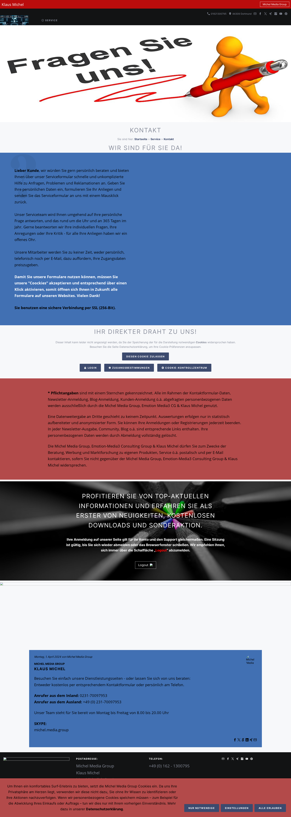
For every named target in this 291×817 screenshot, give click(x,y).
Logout (143, 565)
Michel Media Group (275, 4)
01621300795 (218, 13)
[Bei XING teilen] (251, 740)
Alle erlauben (270, 808)
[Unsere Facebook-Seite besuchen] (260, 13)
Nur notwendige (201, 808)
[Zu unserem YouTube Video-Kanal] (281, 13)
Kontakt (169, 139)
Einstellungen (237, 808)
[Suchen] (286, 20)
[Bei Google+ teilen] (243, 740)
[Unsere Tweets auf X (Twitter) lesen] (265, 13)
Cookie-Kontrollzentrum (186, 367)
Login (92, 367)
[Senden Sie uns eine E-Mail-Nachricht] (255, 13)
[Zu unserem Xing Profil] (270, 13)
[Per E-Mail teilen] (255, 740)
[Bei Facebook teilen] (235, 740)
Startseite (140, 139)
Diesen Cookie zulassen (145, 356)
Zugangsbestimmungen (131, 367)
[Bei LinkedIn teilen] (247, 740)
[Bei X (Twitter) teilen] (239, 740)
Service (155, 139)
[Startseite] (33, 20)
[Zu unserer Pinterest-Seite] (286, 13)
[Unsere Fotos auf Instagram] (275, 13)
